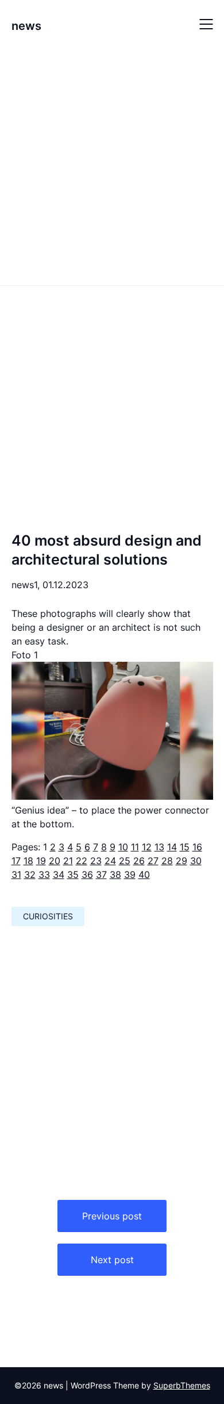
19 (41, 860)
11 (135, 847)
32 (30, 874)
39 (130, 874)
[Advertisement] (112, 165)
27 (153, 860)
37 (101, 874)
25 (124, 860)
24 (110, 860)
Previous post (112, 1216)
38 (115, 874)
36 (87, 874)
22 (81, 860)
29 (181, 860)
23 (96, 860)
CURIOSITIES (48, 916)
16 (197, 847)
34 (58, 874)
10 (123, 847)
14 (172, 847)
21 (68, 860)
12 (147, 847)
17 (16, 860)
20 (54, 860)
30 (196, 860)
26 (139, 860)
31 (16, 874)
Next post (112, 1259)
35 (73, 874)
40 (144, 874)
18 (28, 860)
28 (167, 860)
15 (185, 847)
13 (159, 847)
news (26, 26)
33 (44, 874)
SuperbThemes (181, 1385)
